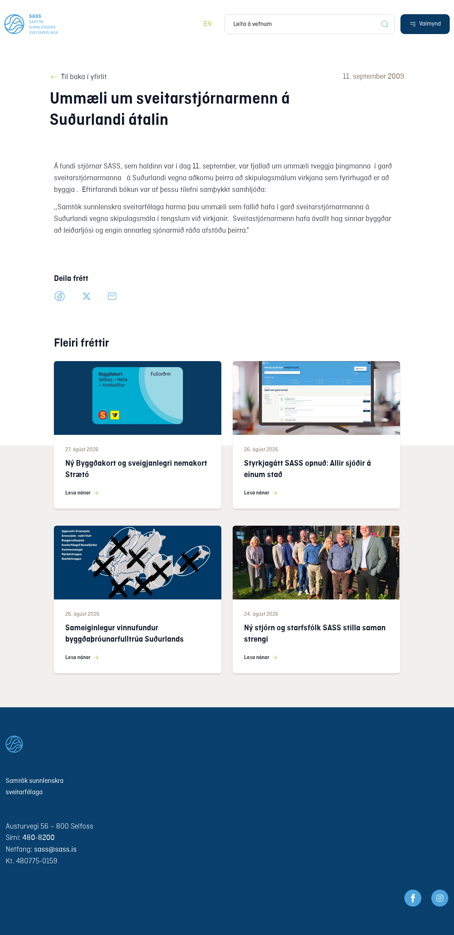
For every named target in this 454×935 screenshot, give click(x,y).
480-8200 (38, 838)
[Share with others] (112, 296)
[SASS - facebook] (412, 898)
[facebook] (59, 296)
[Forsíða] (31, 24)
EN (207, 24)
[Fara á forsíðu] (227, 744)
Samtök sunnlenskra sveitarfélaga (34, 787)
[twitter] (86, 296)
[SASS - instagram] (439, 898)
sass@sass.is (55, 849)
